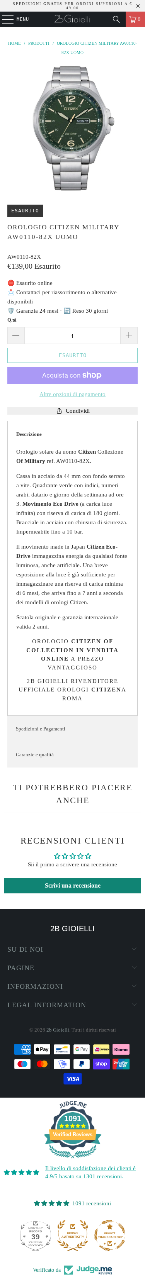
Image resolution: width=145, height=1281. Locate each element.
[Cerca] (116, 19)
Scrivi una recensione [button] (73, 885)
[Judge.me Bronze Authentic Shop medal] (48, 1235)
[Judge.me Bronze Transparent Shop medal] (85, 1235)
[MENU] (3, 19)
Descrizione (29, 434)
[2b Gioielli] (72, 19)
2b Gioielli (57, 1030)
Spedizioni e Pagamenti (40, 729)
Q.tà (12, 320)
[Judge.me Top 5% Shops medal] (122, 1235)
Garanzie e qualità (35, 754)
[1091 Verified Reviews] (73, 1160)
